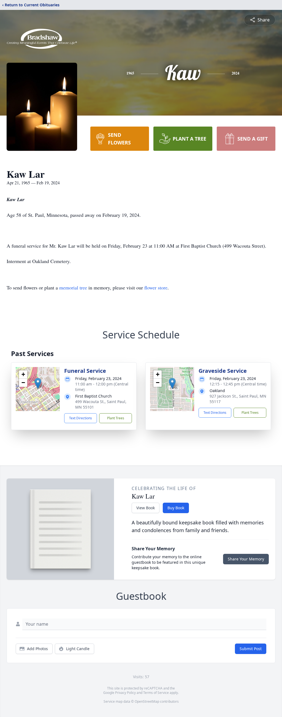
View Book (145, 507)
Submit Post (251, 648)
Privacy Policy (125, 692)
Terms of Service (156, 692)
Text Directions (80, 418)
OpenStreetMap (147, 701)
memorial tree (73, 287)
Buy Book (175, 507)
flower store (155, 287)
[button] (37, 383)
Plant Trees (115, 418)
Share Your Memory (246, 559)
